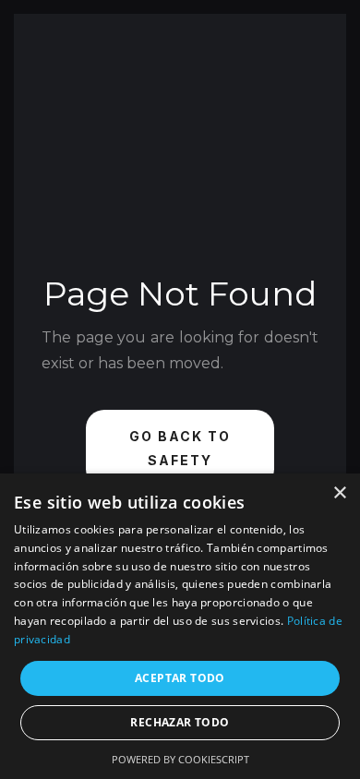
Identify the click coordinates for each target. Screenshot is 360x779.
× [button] (339, 493)
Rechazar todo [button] (179, 722)
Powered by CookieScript (180, 759)
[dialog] (180, 626)
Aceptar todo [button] (180, 678)
